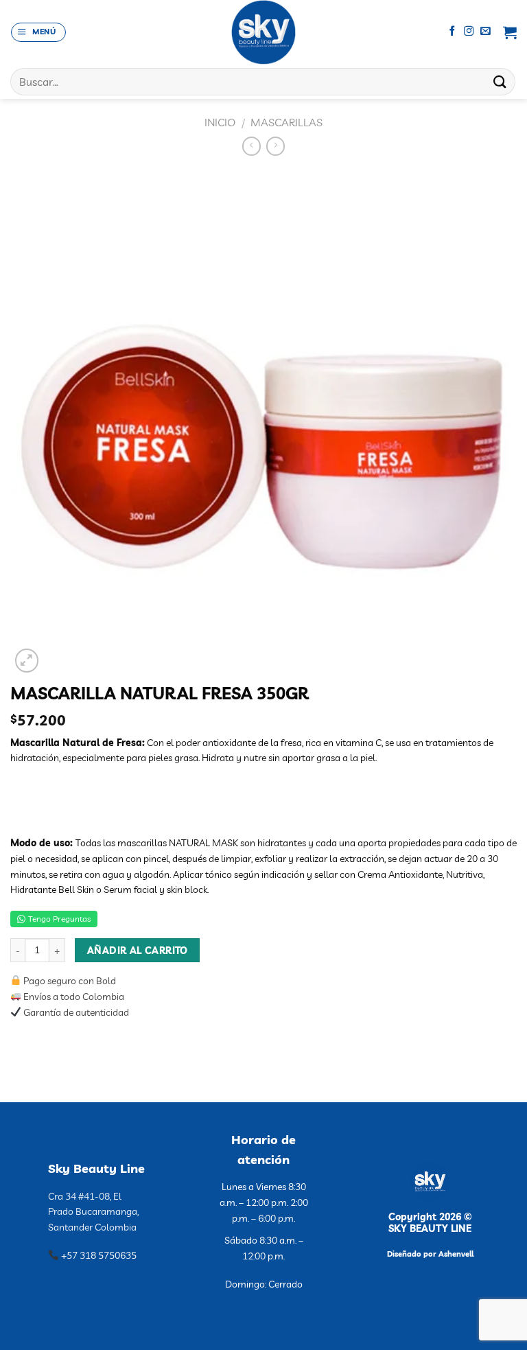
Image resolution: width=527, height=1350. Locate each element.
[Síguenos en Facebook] (452, 31)
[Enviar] (500, 81)
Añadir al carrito (137, 950)
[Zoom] (27, 661)
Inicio (219, 122)
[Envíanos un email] (485, 31)
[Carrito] (510, 32)
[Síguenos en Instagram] (469, 31)
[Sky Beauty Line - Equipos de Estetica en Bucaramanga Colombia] (264, 32)
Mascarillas (286, 122)
